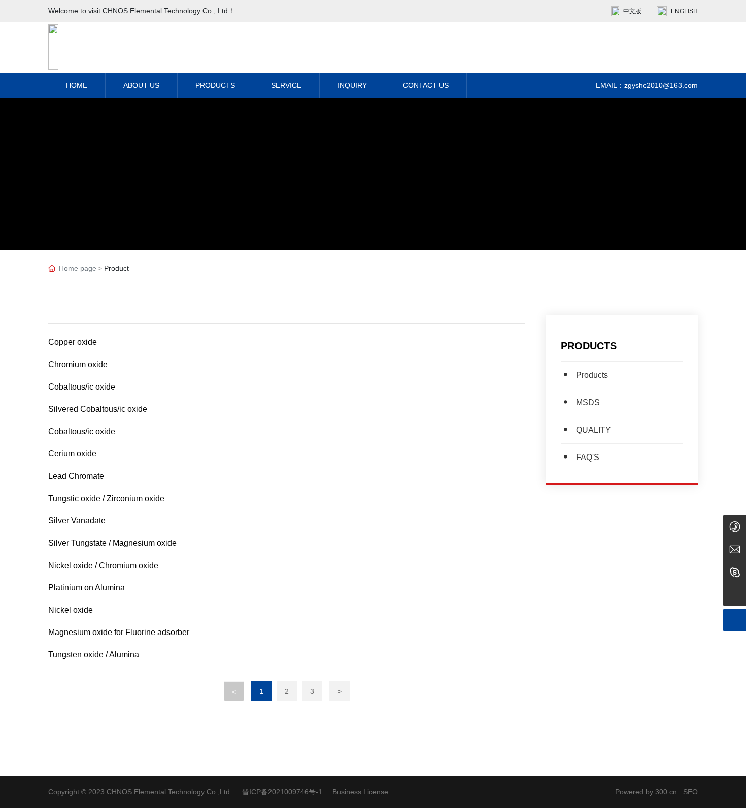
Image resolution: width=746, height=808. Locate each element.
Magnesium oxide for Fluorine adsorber (118, 632)
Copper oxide (72, 342)
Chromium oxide (78, 364)
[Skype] (734, 571)
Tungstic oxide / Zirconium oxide (106, 498)
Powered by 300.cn (646, 792)
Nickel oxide (70, 610)
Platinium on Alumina (86, 587)
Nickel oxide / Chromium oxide (103, 565)
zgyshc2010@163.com (661, 85)
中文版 (632, 11)
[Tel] (734, 526)
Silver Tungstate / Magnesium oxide (112, 543)
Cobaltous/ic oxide (81, 386)
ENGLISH (684, 11)
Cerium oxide (72, 453)
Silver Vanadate (77, 520)
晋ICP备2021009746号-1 (282, 792)
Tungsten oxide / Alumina (93, 654)
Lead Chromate (76, 476)
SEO (690, 792)
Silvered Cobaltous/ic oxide (97, 409)
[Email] (734, 549)
